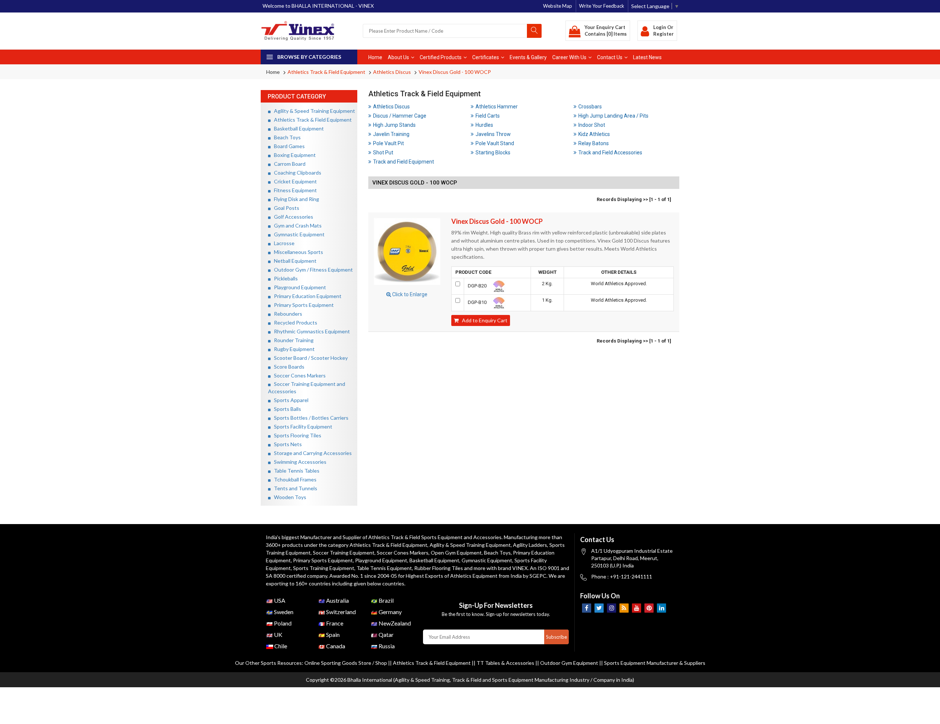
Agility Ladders (530, 545)
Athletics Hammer (497, 107)
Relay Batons (593, 143)
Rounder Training (292, 340)
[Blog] (624, 608)
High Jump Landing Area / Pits (613, 116)
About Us (398, 57)
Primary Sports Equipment (302, 305)
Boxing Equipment (293, 155)
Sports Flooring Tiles (296, 435)
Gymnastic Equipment (298, 234)
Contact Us (609, 57)
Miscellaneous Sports (297, 252)
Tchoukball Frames (294, 479)
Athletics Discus (392, 72)
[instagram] (611, 608)
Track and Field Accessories (610, 152)
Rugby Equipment (293, 349)
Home (375, 57)
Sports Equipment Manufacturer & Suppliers (654, 663)
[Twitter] (599, 608)
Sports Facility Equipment (301, 426)
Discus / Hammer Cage (399, 116)
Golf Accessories (292, 217)
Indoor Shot (591, 125)
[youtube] (636, 608)
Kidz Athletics (594, 134)
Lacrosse (282, 243)
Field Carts (488, 116)
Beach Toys (286, 137)
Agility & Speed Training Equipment (313, 111)
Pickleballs (284, 278)
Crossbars (590, 107)
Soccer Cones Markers (298, 375)
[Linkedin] (661, 608)
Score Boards (287, 366)
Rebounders (286, 314)
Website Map (557, 6)
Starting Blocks (493, 152)
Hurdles (484, 125)
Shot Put (383, 152)
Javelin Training (391, 134)
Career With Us (569, 57)
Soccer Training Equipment (344, 552)
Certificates (485, 57)
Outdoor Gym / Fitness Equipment (312, 269)
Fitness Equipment (294, 190)
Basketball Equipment (297, 128)
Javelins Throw (493, 134)
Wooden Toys (288, 497)
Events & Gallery (528, 57)
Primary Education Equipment (306, 296)
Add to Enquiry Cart (483, 320)
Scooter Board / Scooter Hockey (309, 358)
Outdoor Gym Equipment (569, 663)
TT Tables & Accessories (505, 663)
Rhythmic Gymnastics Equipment (310, 331)
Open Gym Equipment (456, 552)
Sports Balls (286, 409)
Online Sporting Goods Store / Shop (346, 663)
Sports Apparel (289, 400)
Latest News (647, 57)
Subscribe (556, 637)
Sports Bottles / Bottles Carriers (309, 418)
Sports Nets (286, 444)
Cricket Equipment (294, 181)
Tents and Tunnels (294, 488)
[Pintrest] (649, 608)
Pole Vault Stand (495, 143)
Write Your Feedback (601, 6)
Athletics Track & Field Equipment (326, 72)
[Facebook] (586, 608)
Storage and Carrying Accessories (311, 453)
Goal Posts (285, 208)
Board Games (288, 146)
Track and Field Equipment (403, 162)
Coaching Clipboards (296, 172)
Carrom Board (288, 164)
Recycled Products (294, 322)
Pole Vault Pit (388, 143)
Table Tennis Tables (295, 470)
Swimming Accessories (298, 462)
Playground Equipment (298, 287)
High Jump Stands (394, 125)
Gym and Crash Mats (296, 225)
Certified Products (441, 57)
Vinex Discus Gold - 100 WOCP (455, 72)
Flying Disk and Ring (295, 199)
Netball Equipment (294, 261)
